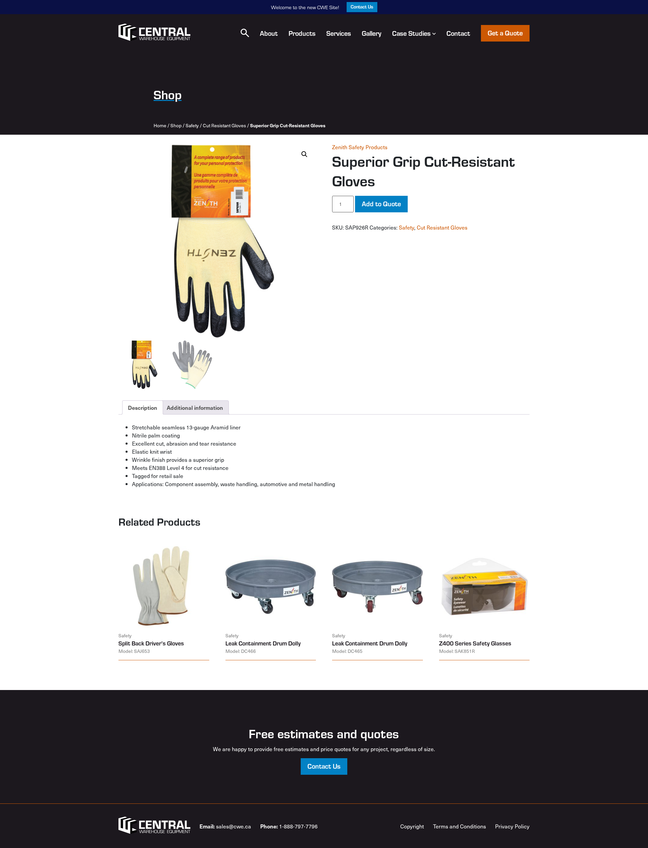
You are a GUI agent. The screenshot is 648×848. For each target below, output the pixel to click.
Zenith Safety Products (359, 147)
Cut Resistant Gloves (224, 125)
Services (338, 33)
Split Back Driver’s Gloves (151, 643)
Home (160, 125)
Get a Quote (505, 32)
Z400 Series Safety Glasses (475, 643)
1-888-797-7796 (289, 826)
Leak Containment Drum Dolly (263, 643)
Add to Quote (381, 203)
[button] (245, 33)
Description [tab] (142, 407)
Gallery (371, 33)
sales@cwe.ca (225, 826)
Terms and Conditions (459, 826)
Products (302, 33)
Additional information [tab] (195, 407)
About (269, 33)
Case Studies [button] (411, 33)
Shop (176, 125)
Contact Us (362, 6)
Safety (192, 125)
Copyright (412, 826)
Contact (458, 33)
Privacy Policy (512, 826)
